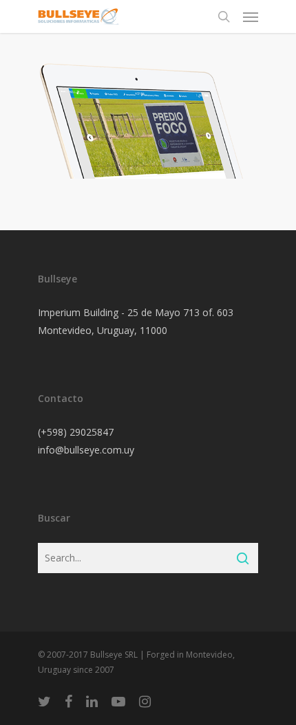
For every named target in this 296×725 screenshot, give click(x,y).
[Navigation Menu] (250, 16)
